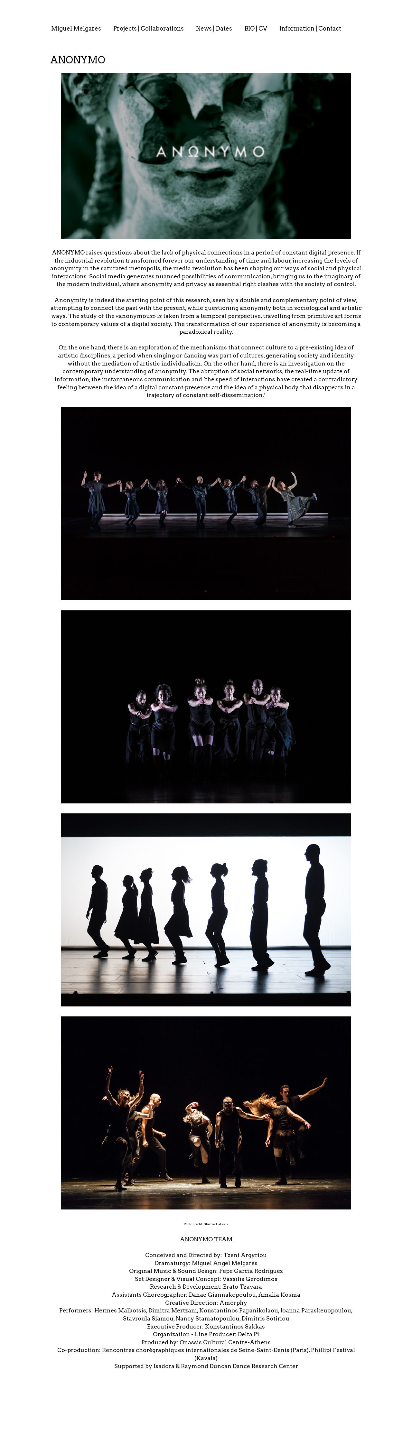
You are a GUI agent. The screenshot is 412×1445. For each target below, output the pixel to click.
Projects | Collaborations (148, 28)
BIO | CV (255, 28)
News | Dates (214, 28)
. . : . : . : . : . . (48, 13)
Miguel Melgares (76, 28)
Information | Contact (310, 28)
